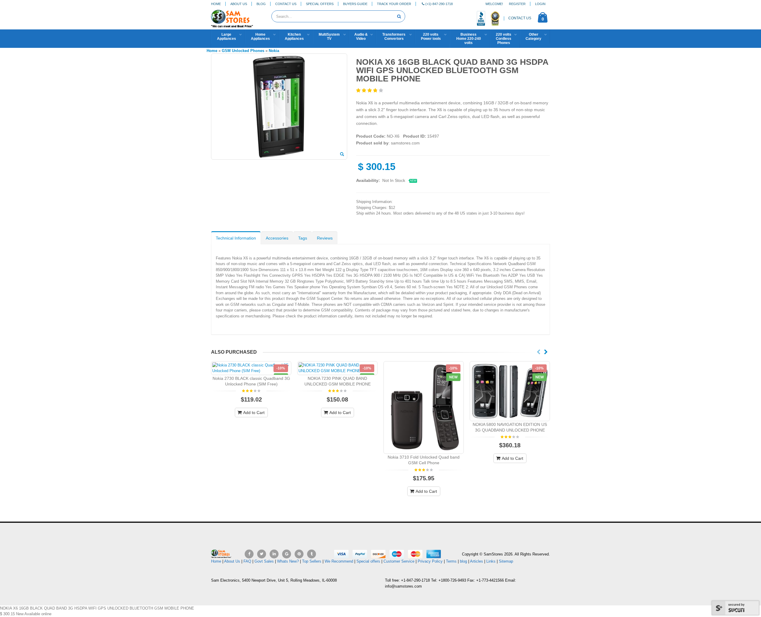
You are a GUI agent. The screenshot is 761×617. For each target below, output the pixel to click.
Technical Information (236, 238)
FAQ (247, 561)
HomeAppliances (260, 36)
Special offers (368, 561)
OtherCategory (533, 36)
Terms (452, 561)
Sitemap (506, 561)
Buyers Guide (355, 4)
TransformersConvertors (393, 36)
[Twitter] (261, 554)
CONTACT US (519, 18)
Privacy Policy (430, 561)
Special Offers (320, 4)
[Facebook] (249, 554)
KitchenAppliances (294, 36)
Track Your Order (394, 4)
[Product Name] (251, 368)
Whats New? (288, 561)
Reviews (325, 238)
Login (540, 4)
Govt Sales (264, 561)
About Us (238, 4)
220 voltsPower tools (431, 36)
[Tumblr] (311, 554)
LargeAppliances (226, 36)
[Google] (286, 554)
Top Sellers (311, 561)
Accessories (277, 238)
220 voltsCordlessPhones (503, 38)
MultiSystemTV (329, 36)
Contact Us (285, 4)
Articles (476, 561)
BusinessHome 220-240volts (468, 38)
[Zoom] (342, 155)
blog (463, 561)
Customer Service (398, 561)
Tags (302, 238)
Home (216, 4)
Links (491, 561)
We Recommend (339, 561)
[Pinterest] (299, 554)
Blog (261, 4)
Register (517, 4)
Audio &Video (361, 36)
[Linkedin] (274, 554)
